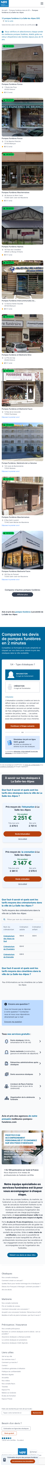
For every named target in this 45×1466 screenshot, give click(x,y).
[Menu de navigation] (42, 3)
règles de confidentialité (32, 765)
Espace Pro (6, 1390)
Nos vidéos (6, 1380)
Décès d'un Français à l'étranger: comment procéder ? (21, 1286)
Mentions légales (8, 1374)
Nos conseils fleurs (8, 1384)
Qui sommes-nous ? (9, 1359)
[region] (22, 941)
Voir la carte (8, 21)
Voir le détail (30, 839)
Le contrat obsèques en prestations (14, 1340)
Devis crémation (22, 879)
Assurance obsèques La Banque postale (16, 1337)
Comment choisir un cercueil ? (12, 1280)
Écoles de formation (9, 1396)
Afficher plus (22, 594)
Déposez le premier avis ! (11, 417)
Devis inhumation (22, 834)
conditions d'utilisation (7, 766)
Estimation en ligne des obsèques (17, 1428)
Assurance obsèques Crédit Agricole (15, 1343)
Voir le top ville (7, 1356)
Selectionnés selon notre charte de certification (19, 25)
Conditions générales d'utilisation (13, 1368)
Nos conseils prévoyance (11, 1328)
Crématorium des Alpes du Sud (8, 938)
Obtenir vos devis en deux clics (22, 1255)
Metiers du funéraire (9, 1393)
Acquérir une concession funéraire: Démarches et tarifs (21, 1312)
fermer (34, 1452)
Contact (4, 1365)
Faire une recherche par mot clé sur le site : (17, 1409)
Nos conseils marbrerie (10, 1303)
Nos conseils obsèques (10, 1277)
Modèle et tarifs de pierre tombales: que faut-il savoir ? (21, 1315)
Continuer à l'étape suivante (23, 726)
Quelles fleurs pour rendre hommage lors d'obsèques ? (21, 1283)
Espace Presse (7, 1399)
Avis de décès (7, 1289)
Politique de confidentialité (11, 1371)
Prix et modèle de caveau (11, 1306)
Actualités (5, 1377)
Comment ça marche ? (10, 1362)
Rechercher (38, 1413)
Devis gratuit (9, 1433)
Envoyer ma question (13, 1022)
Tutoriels (5, 1387)
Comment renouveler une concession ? (15, 1309)
